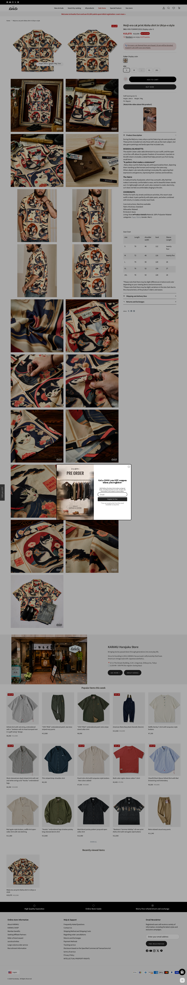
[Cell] (129, 466)
